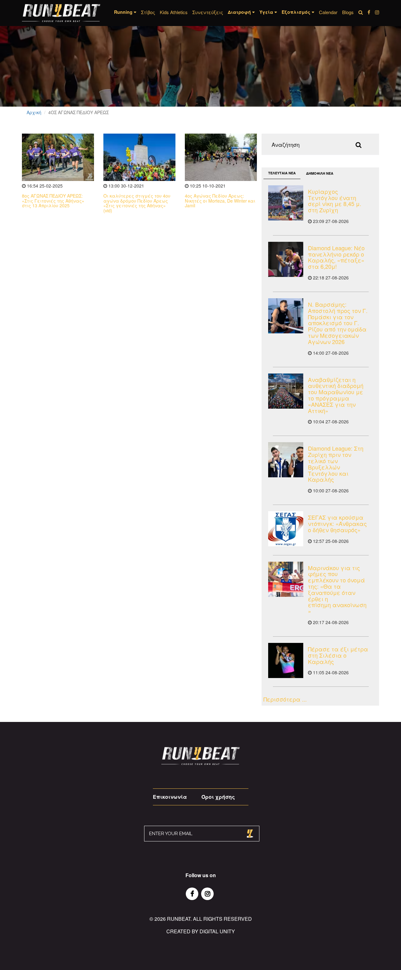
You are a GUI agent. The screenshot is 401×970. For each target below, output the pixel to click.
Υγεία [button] (266, 12)
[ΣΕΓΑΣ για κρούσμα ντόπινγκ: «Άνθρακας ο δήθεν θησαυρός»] (285, 528)
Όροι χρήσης (218, 796)
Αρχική (34, 112)
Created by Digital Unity (200, 931)
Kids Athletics (174, 12)
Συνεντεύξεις (207, 12)
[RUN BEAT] (61, 13)
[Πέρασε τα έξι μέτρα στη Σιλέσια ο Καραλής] (285, 660)
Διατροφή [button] (240, 12)
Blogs (348, 12)
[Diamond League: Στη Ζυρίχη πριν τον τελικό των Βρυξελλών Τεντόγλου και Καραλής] (285, 459)
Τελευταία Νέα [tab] (282, 173)
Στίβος (148, 12)
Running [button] (124, 12)
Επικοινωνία (170, 796)
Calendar (328, 12)
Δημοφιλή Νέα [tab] (319, 173)
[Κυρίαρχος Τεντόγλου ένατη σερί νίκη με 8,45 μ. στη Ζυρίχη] (285, 202)
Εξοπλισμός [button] (297, 12)
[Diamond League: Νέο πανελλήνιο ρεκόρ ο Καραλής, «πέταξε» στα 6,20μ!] (285, 259)
